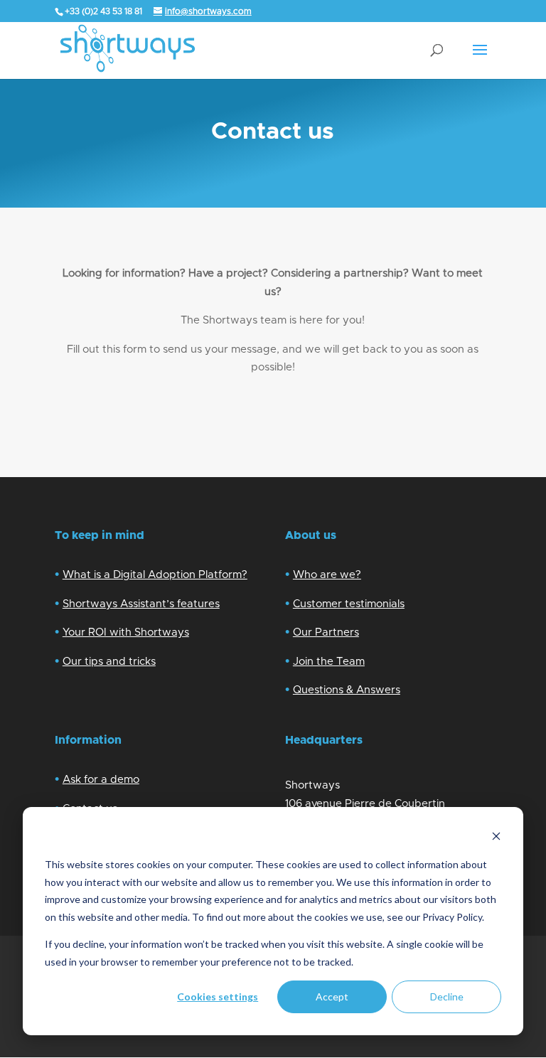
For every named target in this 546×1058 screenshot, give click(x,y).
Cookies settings (217, 996)
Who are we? (327, 575)
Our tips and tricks (109, 661)
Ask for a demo (101, 779)
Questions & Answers (346, 690)
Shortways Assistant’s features (141, 604)
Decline (447, 996)
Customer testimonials (349, 604)
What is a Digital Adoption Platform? (155, 575)
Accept (332, 996)
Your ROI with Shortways (126, 632)
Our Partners (326, 632)
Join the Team (329, 661)
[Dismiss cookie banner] (496, 838)
